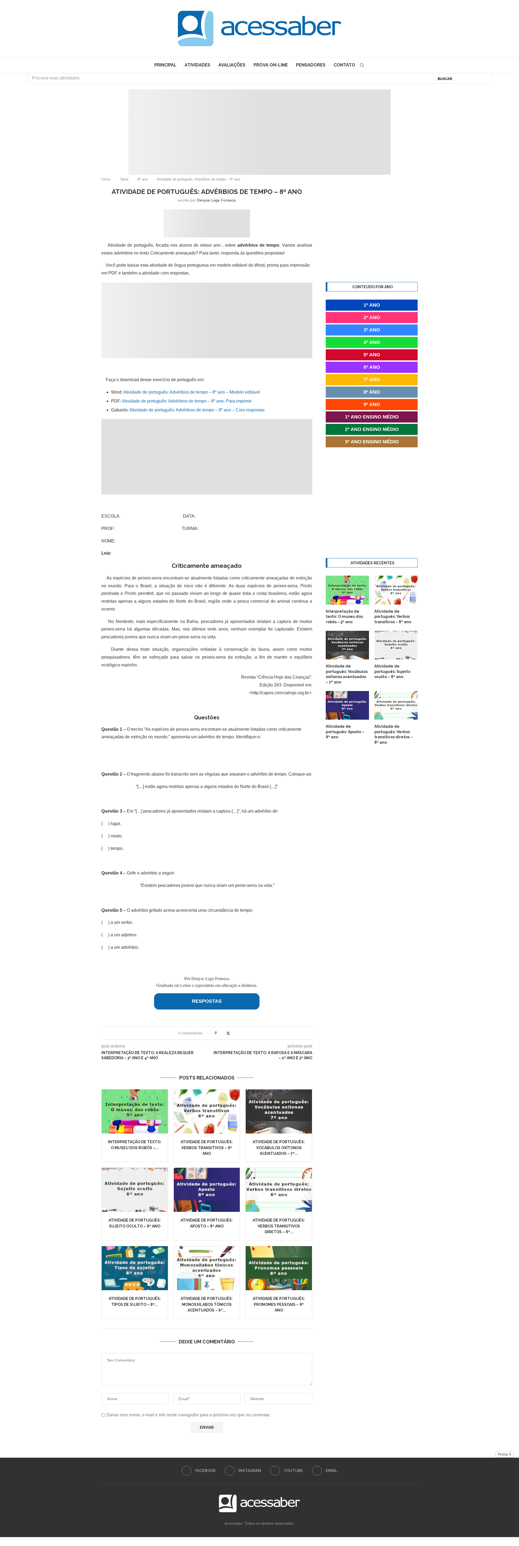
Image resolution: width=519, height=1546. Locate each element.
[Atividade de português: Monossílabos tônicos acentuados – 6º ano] (207, 1268)
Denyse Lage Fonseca (216, 200)
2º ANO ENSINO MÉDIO (372, 429)
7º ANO (372, 379)
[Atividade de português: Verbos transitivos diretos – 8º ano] (279, 1190)
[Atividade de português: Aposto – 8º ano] (207, 1190)
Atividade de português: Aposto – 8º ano (345, 731)
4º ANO (372, 342)
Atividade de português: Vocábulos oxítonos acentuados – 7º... (279, 1148)
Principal (165, 65)
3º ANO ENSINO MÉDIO (372, 441)
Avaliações (231, 65)
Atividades (197, 65)
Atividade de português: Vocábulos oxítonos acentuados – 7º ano (347, 674)
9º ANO (372, 404)
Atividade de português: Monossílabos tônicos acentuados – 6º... (207, 1304)
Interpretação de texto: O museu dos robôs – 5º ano (344, 616)
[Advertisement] (473, 1492)
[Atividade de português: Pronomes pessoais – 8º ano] (279, 1268)
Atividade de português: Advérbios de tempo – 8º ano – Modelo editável (191, 392)
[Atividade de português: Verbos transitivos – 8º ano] (207, 1111)
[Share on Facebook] (222, 1033)
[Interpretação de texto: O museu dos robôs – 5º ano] (135, 1111)
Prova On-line (271, 65)
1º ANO (372, 305)
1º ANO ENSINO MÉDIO (372, 417)
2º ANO (372, 317)
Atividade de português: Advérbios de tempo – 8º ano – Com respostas (197, 410)
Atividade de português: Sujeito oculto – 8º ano (392, 671)
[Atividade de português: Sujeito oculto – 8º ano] (135, 1190)
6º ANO (372, 367)
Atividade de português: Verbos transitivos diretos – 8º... (279, 1226)
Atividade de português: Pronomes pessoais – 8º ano (279, 1304)
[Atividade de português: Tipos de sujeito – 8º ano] (135, 1268)
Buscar (445, 79)
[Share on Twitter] (228, 1033)
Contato (344, 65)
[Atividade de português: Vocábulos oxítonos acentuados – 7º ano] (279, 1111)
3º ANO (372, 330)
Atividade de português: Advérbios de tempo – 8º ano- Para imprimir (187, 401)
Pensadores (310, 65)
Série (124, 179)
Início (105, 179)
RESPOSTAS (207, 1001)
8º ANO (372, 392)
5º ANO (372, 354)
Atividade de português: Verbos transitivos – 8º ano (207, 1148)
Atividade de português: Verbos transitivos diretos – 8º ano (393, 734)
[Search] (362, 65)
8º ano (143, 179)
